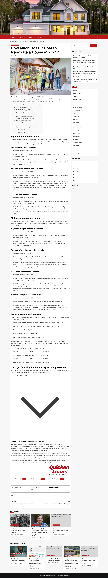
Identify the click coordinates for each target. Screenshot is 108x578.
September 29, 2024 (20, 55)
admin (13, 55)
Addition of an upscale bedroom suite (24, 111)
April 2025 (76, 122)
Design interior (77, 163)
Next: (57, 503)
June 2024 (76, 151)
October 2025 (77, 105)
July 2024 (75, 148)
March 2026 (76, 90)
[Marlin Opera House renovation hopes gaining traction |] (20, 520)
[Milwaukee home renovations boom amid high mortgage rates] (61, 520)
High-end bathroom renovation (23, 109)
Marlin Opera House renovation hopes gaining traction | (18, 530)
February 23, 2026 (40, 537)
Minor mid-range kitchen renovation (24, 122)
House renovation (14, 45)
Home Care (76, 166)
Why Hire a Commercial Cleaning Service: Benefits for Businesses (83, 56)
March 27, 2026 (19, 563)
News (74, 180)
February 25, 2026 (73, 568)
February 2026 (77, 93)
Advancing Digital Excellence (79, 188)
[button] (97, 37)
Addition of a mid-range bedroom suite (25, 118)
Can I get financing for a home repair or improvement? (27, 126)
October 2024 (77, 139)
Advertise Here (14, 37)
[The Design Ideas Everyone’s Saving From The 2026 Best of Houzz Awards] (89, 551)
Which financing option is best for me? (25, 127)
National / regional (23, 129)
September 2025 (77, 107)
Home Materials (77, 171)
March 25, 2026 (36, 568)
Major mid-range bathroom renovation (25, 116)
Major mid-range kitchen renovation (24, 120)
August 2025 (76, 110)
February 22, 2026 (61, 534)
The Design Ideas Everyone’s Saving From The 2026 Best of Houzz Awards (85, 80)
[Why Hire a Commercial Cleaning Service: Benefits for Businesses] (18, 551)
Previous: (23, 502)
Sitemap (40, 37)
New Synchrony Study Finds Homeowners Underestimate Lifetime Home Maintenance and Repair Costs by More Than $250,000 (84, 62)
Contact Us (23, 37)
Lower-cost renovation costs (20, 124)
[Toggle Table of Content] (40, 105)
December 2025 (77, 99)
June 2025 (76, 116)
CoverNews (59, 575)
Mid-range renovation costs (20, 114)
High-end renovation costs (20, 107)
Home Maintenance (78, 169)
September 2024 (77, 142)
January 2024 (76, 153)
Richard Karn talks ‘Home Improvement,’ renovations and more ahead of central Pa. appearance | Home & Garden (39, 532)
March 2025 (76, 125)
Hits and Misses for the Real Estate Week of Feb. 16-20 (84, 67)
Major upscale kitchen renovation (24, 112)
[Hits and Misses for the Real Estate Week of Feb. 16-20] (54, 551)
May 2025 (75, 119)
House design (76, 174)
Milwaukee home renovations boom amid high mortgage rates (61, 530)
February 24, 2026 (19, 534)
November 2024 (77, 136)
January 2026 (76, 96)
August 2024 (76, 145)
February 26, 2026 (55, 562)
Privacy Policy (32, 37)
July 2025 (75, 113)
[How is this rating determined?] (24, 479)
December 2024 (77, 133)
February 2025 (77, 128)
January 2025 (76, 130)
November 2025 (77, 102)
